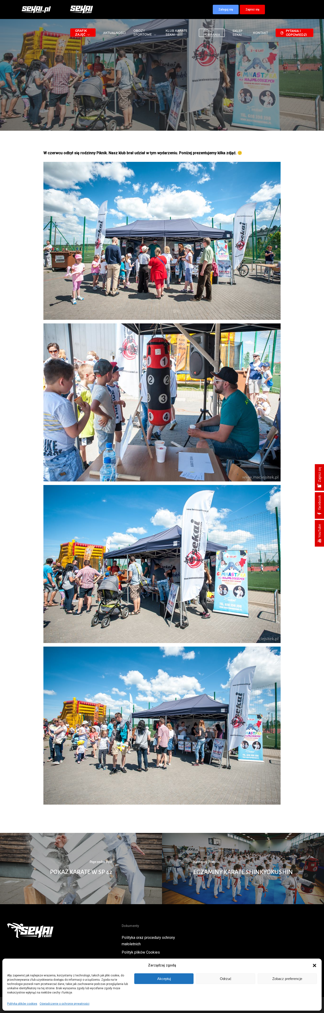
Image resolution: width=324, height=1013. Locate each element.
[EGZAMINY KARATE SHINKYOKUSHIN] (243, 868)
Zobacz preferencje (287, 979)
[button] (314, 965)
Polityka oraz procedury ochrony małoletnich (148, 940)
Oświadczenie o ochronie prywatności (64, 1003)
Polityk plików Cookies (141, 952)
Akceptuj (164, 979)
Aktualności (162, 108)
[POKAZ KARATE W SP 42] (81, 868)
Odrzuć (225, 979)
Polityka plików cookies (22, 1003)
